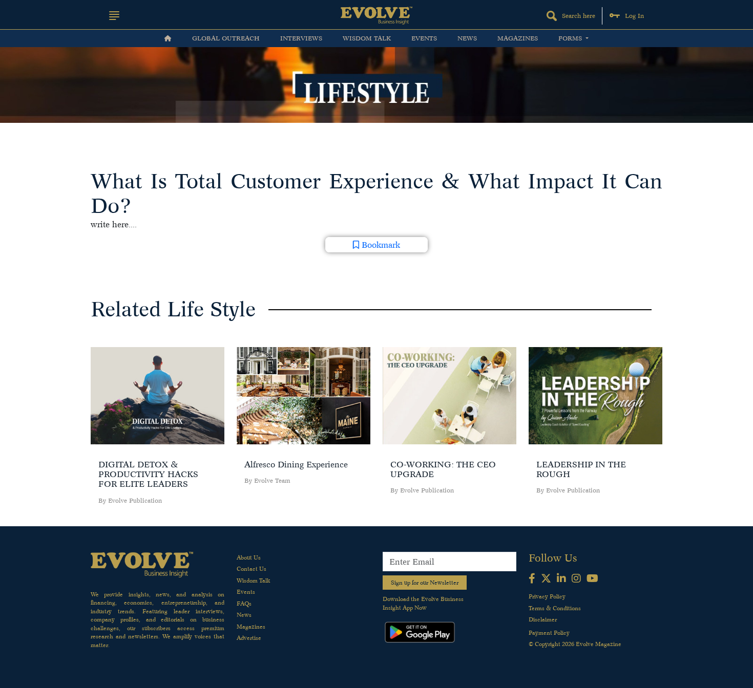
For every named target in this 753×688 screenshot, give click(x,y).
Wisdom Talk (367, 38)
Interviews (301, 38)
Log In (634, 15)
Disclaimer (543, 619)
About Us (249, 557)
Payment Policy (549, 633)
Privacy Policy (547, 596)
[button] (114, 15)
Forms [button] (571, 38)
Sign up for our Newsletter (424, 582)
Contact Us (251, 569)
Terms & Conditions (555, 608)
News (467, 38)
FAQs (244, 603)
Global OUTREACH (226, 38)
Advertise (249, 638)
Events (424, 38)
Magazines (517, 38)
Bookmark (379, 244)
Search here (578, 15)
